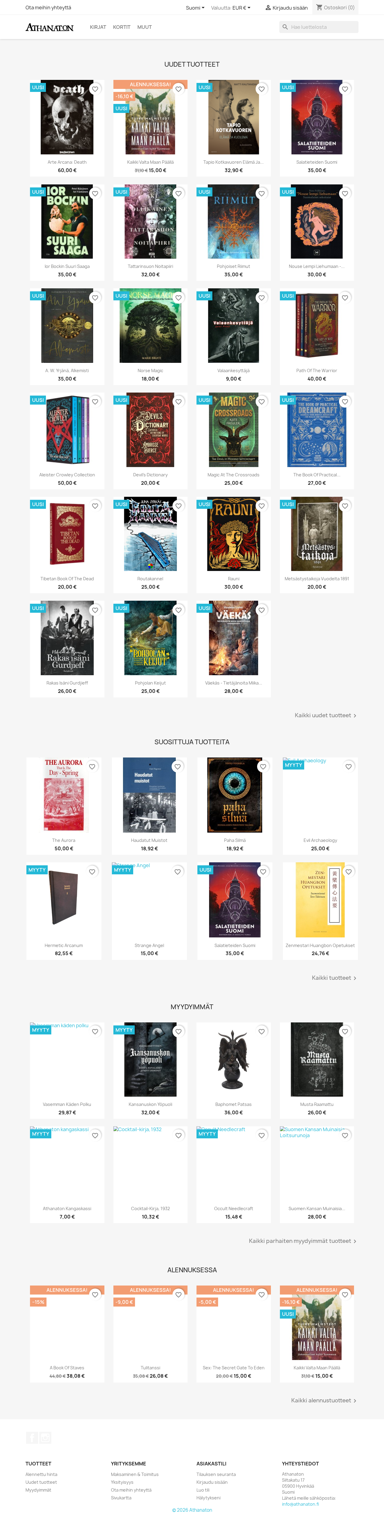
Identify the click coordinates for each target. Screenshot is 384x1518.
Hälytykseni (208, 1498)
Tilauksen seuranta (216, 1474)
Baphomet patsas (233, 1104)
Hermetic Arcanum (64, 945)
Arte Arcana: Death (67, 162)
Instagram (45, 1438)
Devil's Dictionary (150, 475)
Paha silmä (235, 840)
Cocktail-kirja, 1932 (150, 1208)
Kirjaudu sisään (212, 1482)
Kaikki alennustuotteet (324, 1400)
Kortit (121, 27)
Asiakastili (211, 1463)
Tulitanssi (150, 1368)
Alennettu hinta (41, 1474)
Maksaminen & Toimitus (135, 1474)
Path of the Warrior (316, 370)
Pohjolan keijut (150, 683)
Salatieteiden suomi (316, 162)
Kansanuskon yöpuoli (150, 1104)
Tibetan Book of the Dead (67, 578)
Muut (144, 27)
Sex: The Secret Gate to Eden (234, 1368)
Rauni (233, 578)
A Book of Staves (67, 1368)
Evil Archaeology (320, 840)
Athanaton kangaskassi (67, 1208)
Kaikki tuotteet (335, 978)
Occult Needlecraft (233, 1208)
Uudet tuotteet (41, 1482)
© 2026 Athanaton (192, 1510)
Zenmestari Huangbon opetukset (320, 945)
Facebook (32, 1438)
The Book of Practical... (316, 475)
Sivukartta (121, 1498)
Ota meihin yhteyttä (48, 7)
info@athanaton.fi (300, 1504)
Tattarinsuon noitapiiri (150, 266)
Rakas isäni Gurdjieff (67, 683)
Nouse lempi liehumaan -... (317, 266)
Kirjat (98, 27)
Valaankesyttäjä (234, 370)
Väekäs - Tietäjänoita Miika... (233, 683)
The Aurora (63, 840)
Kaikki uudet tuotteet (326, 715)
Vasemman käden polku (67, 1104)
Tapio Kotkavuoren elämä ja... (233, 162)
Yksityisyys (122, 1482)
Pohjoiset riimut (233, 266)
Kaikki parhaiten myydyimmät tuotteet (303, 1241)
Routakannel (150, 578)
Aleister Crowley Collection (67, 475)
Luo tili (202, 1490)
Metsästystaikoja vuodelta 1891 (317, 578)
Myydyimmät (38, 1490)
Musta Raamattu (317, 1104)
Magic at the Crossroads (234, 475)
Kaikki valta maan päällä (150, 162)
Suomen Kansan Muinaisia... (317, 1208)
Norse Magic (150, 370)
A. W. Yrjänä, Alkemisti (67, 370)
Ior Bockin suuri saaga (67, 266)
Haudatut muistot (149, 840)
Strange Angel (149, 945)
